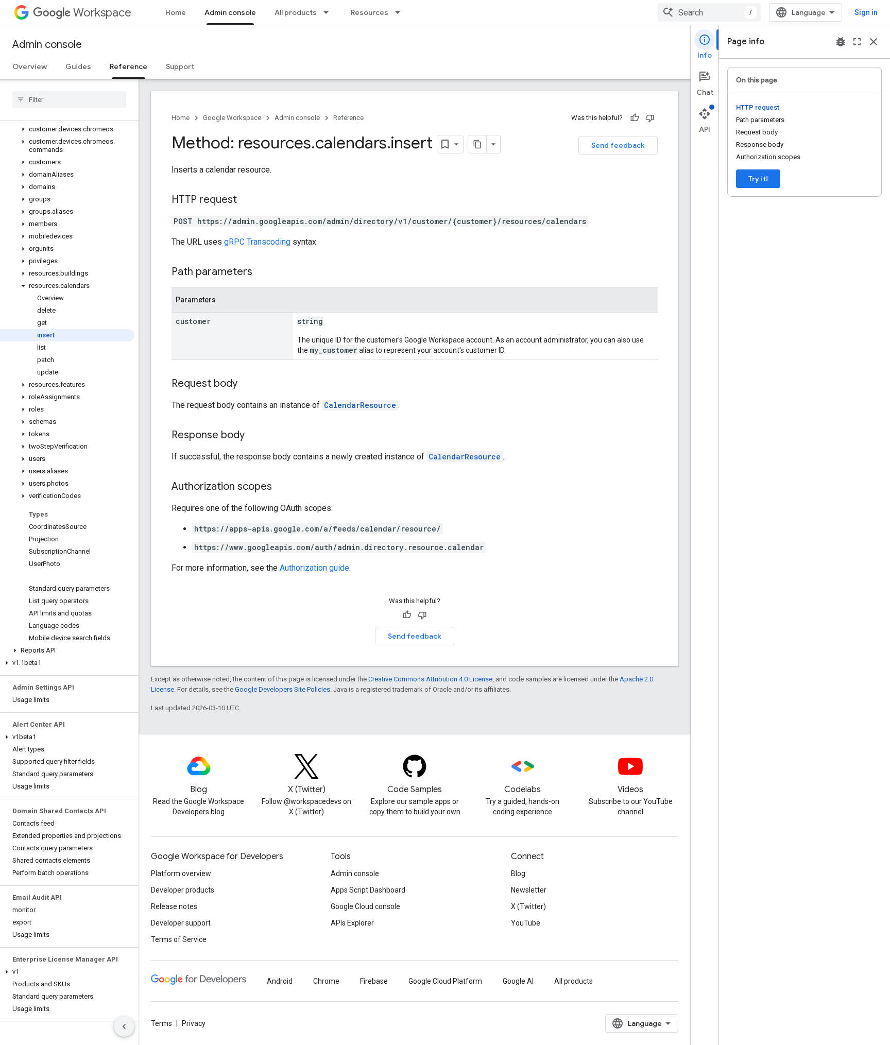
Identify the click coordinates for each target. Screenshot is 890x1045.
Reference (128, 66)
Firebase (374, 981)
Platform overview (181, 873)
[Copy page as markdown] (477, 144)
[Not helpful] (650, 118)
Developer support (181, 923)
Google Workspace (232, 118)
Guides (78, 66)
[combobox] (709, 12)
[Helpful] (634, 118)
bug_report (840, 42)
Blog (518, 873)
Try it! (758, 178)
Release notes (174, 906)
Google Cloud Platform (445, 981)
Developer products (182, 890)
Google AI (518, 981)
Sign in (866, 12)
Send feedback (618, 145)
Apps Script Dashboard (368, 890)
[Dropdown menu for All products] (329, 12)
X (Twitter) (528, 906)
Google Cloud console (365, 906)
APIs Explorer (352, 923)
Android (280, 981)
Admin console (230, 12)
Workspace (102, 13)
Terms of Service (179, 939)
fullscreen (857, 42)
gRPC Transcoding (257, 242)
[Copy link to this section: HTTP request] (247, 200)
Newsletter (528, 890)
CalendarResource (360, 405)
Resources (369, 12)
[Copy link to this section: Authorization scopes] (282, 487)
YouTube (525, 923)
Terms (161, 1023)
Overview (29, 66)
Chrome (326, 981)
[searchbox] (69, 99)
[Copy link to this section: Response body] (255, 436)
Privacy (194, 1023)
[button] (67, 129)
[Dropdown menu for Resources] (400, 12)
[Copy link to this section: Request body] (247, 384)
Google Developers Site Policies (282, 689)
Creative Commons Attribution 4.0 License (430, 679)
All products (296, 12)
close (873, 42)
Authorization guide (314, 568)
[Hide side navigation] (124, 1026)
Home (175, 12)
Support (180, 66)
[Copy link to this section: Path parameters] (262, 272)
